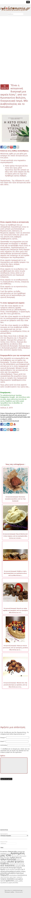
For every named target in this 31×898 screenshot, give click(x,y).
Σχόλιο (2, 755)
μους (18, 871)
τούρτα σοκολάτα (7, 879)
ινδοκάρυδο (12, 864)
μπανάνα (4, 873)
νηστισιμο (20, 873)
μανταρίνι (18, 869)
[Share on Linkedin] (14, 147)
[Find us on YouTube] (14, 424)
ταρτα (11, 877)
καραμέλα (18, 866)
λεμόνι (3, 869)
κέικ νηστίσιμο (20, 864)
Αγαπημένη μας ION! (12, 854)
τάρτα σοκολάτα (4, 877)
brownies (3, 852)
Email (2, 741)
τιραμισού (19, 877)
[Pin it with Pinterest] (11, 147)
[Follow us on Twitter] (5, 424)
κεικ (23, 866)
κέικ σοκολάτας (7, 865)
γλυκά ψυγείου (15, 861)
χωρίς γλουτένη (13, 882)
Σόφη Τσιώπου (5, 858)
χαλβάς (16, 880)
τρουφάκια (19, 879)
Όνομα (3, 737)
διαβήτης (4, 863)
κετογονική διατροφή (8, 868)
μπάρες (23, 871)
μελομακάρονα (10, 871)
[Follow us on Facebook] (1, 424)
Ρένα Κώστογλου (21, 856)
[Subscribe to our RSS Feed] (11, 424)
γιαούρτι (3, 862)
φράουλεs (10, 881)
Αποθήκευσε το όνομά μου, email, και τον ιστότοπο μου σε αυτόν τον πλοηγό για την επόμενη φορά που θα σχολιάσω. (15, 750)
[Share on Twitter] (5, 147)
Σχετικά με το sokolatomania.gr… (14, 890)
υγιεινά (2, 881)
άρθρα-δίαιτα (15, 858)
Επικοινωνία (19, 892)
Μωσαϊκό (14, 856)
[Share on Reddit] (8, 147)
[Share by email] (17, 147)
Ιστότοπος (3, 745)
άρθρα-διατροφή (8, 859)
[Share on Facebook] (1, 147)
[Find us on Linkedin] (8, 424)
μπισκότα (12, 873)
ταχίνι (14, 877)
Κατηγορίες (4, 834)
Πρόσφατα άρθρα (9, 892)
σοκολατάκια (13, 875)
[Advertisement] (15, 34)
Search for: (4, 841)
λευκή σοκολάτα (10, 869)
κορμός (19, 868)
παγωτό (4, 874)
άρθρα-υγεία (20, 859)
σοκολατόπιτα (22, 875)
